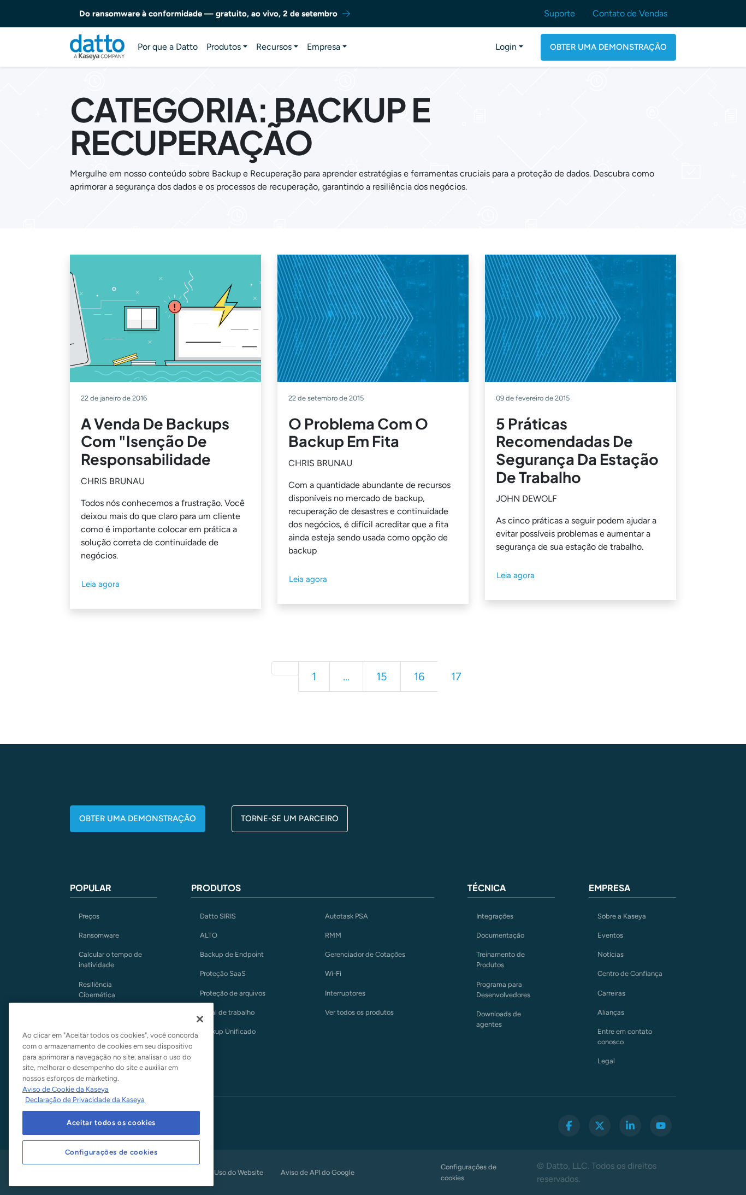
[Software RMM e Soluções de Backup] (97, 47)
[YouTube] (661, 1125)
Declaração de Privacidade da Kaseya (85, 1100)
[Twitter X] (599, 1125)
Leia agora (100, 584)
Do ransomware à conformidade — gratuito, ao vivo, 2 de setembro (208, 14)
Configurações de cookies (468, 1172)
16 (419, 676)
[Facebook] (569, 1125)
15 (381, 676)
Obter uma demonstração (608, 47)
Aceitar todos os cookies (111, 1123)
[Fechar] (200, 1019)
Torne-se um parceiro (290, 818)
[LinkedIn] (630, 1125)
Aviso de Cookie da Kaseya (65, 1089)
